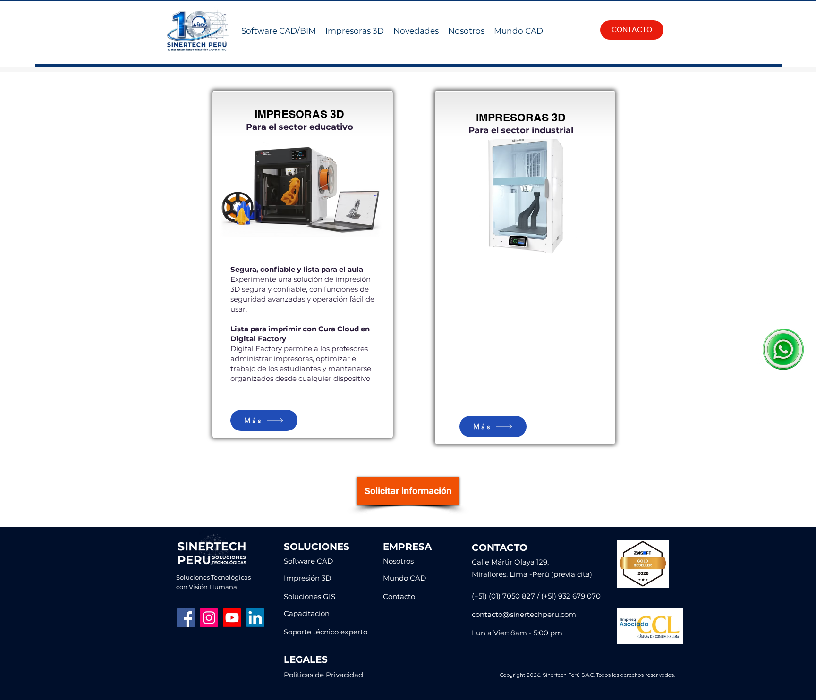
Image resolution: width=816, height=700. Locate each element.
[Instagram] (209, 617)
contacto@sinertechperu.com (524, 614)
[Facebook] (186, 617)
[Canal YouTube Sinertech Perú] (232, 617)
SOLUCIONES (316, 546)
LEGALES (306, 659)
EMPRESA (407, 546)
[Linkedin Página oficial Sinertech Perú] (255, 617)
